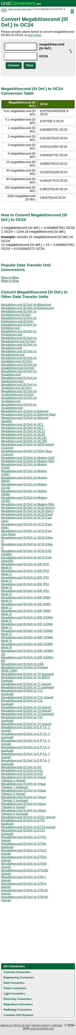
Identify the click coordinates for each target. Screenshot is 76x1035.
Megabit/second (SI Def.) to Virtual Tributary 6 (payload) (23, 812)
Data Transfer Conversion (20, 9)
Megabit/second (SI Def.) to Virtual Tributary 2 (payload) (23, 799)
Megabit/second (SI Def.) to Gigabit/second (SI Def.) (19, 359)
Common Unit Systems (18, 1015)
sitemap (57, 1025)
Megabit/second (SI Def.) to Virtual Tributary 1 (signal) (23, 779)
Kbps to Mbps (10, 277)
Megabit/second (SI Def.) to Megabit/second (19, 346)
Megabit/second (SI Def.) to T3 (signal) (26, 710)
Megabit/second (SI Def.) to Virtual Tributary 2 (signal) (23, 792)
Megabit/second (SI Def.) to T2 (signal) (26, 707)
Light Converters (14, 993)
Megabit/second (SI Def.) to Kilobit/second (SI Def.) (19, 313)
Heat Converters (14, 982)
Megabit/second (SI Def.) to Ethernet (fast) (28, 414)
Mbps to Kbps (10, 280)
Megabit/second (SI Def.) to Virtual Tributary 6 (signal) (23, 805)
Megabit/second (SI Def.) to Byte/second (27, 308)
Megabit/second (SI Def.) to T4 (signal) (26, 724)
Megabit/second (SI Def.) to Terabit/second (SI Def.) (19, 386)
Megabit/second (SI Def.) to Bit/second (26, 304)
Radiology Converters (18, 1009)
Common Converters (17, 972)
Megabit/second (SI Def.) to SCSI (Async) (28, 507)
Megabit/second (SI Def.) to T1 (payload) (27, 687)
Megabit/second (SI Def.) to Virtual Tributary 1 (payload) (23, 785)
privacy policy (41, 1025)
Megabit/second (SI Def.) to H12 (22, 773)
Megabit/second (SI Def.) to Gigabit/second (19, 373)
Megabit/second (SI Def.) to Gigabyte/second (19, 379)
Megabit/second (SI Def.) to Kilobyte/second (19, 333)
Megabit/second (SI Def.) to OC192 (24, 437)
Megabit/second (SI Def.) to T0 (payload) (27, 674)
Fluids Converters (15, 988)
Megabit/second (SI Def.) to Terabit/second (19, 399)
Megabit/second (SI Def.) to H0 (21, 767)
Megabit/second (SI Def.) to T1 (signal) (26, 684)
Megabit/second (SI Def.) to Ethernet (24, 411)
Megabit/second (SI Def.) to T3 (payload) (27, 714)
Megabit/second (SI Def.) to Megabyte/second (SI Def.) (19, 339)
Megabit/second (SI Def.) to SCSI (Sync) (27, 511)
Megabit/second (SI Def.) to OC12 (23, 431)
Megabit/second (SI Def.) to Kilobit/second (19, 326)
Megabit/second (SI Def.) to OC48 (23, 434)
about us (6, 1025)
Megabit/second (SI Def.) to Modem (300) (28, 461)
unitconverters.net (41, 1028)
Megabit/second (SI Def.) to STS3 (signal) (28, 827)
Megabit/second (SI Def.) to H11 (22, 770)
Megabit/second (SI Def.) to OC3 (22, 427)
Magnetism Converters (18, 1004)
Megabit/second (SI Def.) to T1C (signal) (27, 697)
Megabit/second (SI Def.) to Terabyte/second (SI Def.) (19, 393)
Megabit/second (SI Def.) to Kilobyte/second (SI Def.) (19, 319)
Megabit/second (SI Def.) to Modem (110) (27, 457)
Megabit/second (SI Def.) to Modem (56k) (27, 504)
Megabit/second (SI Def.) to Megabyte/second (19, 353)
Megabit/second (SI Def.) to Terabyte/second (19, 406)
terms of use (22, 1025)
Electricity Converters (18, 998)
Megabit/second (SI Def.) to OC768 (24, 441)
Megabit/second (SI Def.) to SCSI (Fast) (27, 514)
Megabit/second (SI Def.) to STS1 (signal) (28, 817)
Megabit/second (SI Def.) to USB (22, 664)
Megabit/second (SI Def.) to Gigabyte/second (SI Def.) (19, 366)
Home (3, 9)
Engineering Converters (19, 977)
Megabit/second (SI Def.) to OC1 (22, 424)
